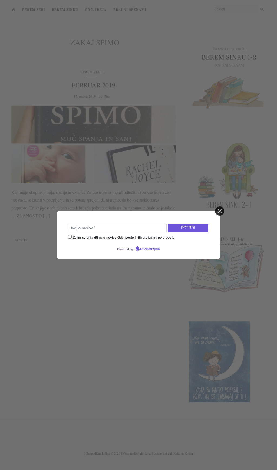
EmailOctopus (150, 249)
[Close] (219, 211)
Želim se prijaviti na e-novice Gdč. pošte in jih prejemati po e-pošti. (123, 237)
